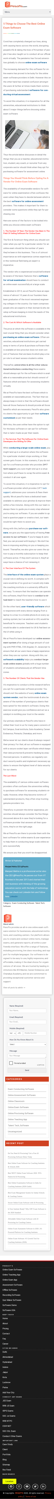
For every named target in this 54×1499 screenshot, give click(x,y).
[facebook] (11, 1486)
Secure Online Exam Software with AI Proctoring (25, 1203)
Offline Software (10, 1290)
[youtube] (27, 1486)
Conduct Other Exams (12, 1436)
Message (13, 1051)
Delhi (5, 1352)
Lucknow (6, 1382)
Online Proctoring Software (20, 1113)
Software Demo (10, 1305)
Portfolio (7, 1454)
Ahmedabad (8, 1357)
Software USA (9, 1310)
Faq (4, 1339)
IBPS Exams (8, 1411)
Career (5, 1344)
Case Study (8, 1444)
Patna (5, 1387)
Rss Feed (7, 1470)
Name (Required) (16, 1006)
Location (9, 1481)
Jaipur (5, 1372)
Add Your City (8, 1392)
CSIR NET (7, 1426)
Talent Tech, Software (18, 1125)
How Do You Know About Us (22, 1040)
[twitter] (35, 1486)
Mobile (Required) (17, 1028)
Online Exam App (10, 1280)
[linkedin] (43, 1486)
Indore (5, 1367)
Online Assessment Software (22, 1095)
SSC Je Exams (9, 1416)
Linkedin (14, 896)
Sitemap (6, 1464)
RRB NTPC (7, 1421)
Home (5, 1318)
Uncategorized (15, 1131)
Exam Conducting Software (23, 903)
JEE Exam (7, 1401)
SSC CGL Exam (9, 1431)
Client (5, 1449)
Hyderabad (7, 1362)
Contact (6, 1333)
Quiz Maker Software (12, 1300)
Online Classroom (16, 1101)
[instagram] (19, 1486)
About (5, 1323)
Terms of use (30, 1496)
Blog (5, 1459)
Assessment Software (12, 1285)
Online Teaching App (17, 1119)
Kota (5, 1377)
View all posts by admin (14, 988)
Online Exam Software (18, 1107)
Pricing (6, 1328)
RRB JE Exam (8, 1406)
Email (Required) (16, 1017)
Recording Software (11, 1295)
